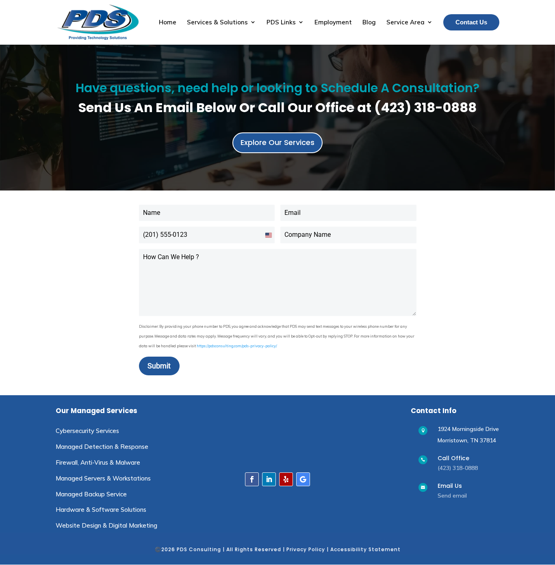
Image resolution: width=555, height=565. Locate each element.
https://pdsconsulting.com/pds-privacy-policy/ (237, 346)
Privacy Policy (305, 549)
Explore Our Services (277, 142)
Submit (159, 366)
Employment (333, 22)
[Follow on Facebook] (252, 479)
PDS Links (281, 22)
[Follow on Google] (303, 479)
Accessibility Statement (365, 549)
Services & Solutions (217, 22)
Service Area (405, 22)
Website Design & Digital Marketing (106, 525)
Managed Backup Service (91, 494)
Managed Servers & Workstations (103, 478)
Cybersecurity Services (87, 431)
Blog (369, 22)
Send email (452, 495)
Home (167, 22)
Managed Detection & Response (102, 446)
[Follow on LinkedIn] (269, 479)
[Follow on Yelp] (286, 479)
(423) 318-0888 (458, 468)
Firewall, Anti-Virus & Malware (98, 462)
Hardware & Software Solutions (101, 509)
